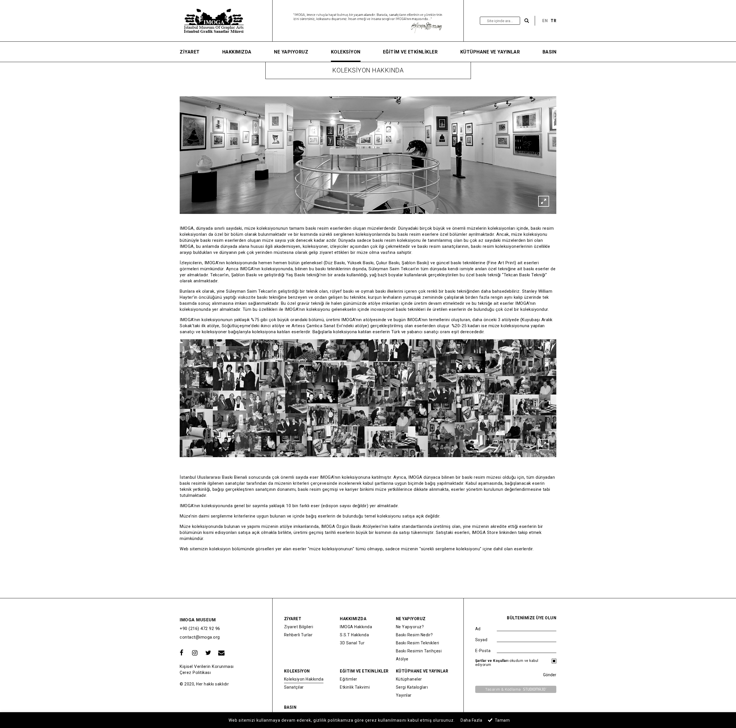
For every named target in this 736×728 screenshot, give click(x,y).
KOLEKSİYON (346, 52)
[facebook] (181, 653)
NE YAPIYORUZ (291, 52)
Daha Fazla (471, 720)
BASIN (550, 52)
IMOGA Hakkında (356, 626)
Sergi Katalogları (412, 687)
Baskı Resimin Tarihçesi (419, 651)
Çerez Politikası (195, 672)
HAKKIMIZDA (237, 52)
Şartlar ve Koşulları (492, 661)
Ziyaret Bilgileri (298, 626)
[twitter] (208, 653)
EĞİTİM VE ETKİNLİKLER (410, 52)
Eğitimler (348, 679)
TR (553, 20)
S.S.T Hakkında (354, 635)
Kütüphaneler (409, 679)
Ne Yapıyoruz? (410, 626)
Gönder (549, 675)
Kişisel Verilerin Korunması (207, 666)
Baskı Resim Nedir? (414, 635)
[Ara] (526, 21)
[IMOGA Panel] (224, 21)
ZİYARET (190, 52)
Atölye (402, 659)
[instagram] (195, 653)
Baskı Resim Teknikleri (417, 643)
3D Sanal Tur (352, 643)
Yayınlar (404, 695)
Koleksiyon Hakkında (304, 679)
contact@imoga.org (200, 637)
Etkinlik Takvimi (355, 687)
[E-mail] (221, 653)
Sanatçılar (294, 687)
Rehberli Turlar (298, 635)
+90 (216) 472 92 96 (200, 628)
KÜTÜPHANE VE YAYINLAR (490, 52)
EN (545, 20)
